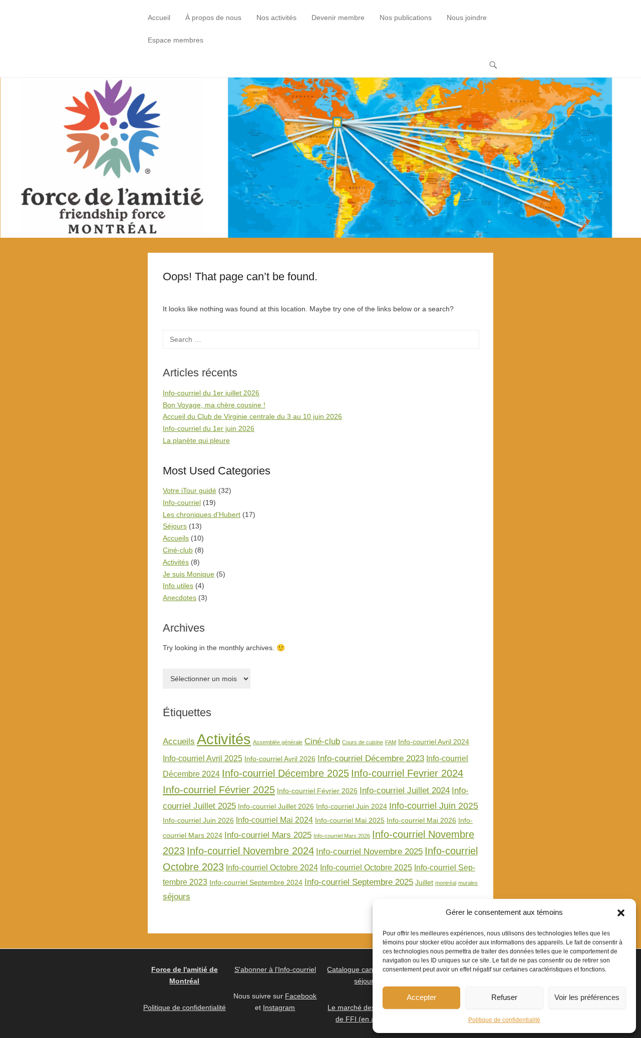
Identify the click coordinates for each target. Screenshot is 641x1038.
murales (468, 883)
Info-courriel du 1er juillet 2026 (211, 393)
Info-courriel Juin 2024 (351, 806)
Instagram (279, 1007)
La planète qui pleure (196, 440)
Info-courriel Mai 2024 (274, 820)
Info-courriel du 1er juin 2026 (208, 428)
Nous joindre (467, 18)
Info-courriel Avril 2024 (433, 742)
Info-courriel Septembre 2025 (358, 882)
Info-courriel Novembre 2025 (369, 851)
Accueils (176, 538)
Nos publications (406, 18)
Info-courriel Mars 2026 (341, 836)
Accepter (421, 997)
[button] (621, 913)
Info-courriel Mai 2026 (421, 820)
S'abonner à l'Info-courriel (275, 969)
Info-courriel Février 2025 (219, 789)
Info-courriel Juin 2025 (433, 805)
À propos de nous (213, 18)
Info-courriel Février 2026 (317, 791)
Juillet (424, 882)
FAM (390, 742)
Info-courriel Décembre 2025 (285, 773)
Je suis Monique (188, 574)
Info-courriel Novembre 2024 (250, 850)
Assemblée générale (277, 742)
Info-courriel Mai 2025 (350, 820)
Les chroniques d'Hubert (201, 514)
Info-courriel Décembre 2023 (370, 758)
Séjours (175, 526)
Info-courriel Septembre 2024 (255, 882)
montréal (445, 883)
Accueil (159, 18)
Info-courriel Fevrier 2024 (407, 773)
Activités (176, 562)
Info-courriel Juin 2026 (198, 820)
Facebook (300, 996)
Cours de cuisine (362, 742)
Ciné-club (178, 550)
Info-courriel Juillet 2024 (405, 790)
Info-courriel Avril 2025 (202, 758)
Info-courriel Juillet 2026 (276, 806)
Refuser (504, 997)
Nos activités (276, 18)
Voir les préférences (586, 997)
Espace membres (175, 40)
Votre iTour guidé (189, 490)
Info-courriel (182, 502)
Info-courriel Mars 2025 (267, 835)
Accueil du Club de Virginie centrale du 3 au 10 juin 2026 (252, 416)
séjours (176, 896)
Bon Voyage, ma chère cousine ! (214, 405)
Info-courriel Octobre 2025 (366, 867)
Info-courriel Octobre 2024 (272, 867)
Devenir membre (338, 18)
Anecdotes (179, 598)
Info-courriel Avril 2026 (279, 759)
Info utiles (178, 586)
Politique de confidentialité (504, 1019)
